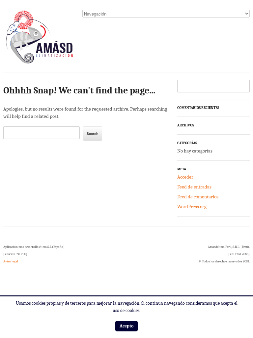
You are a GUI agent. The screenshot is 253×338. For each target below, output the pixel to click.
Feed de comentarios (197, 197)
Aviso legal (10, 261)
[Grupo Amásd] (39, 39)
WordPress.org (192, 207)
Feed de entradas (194, 187)
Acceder (185, 177)
